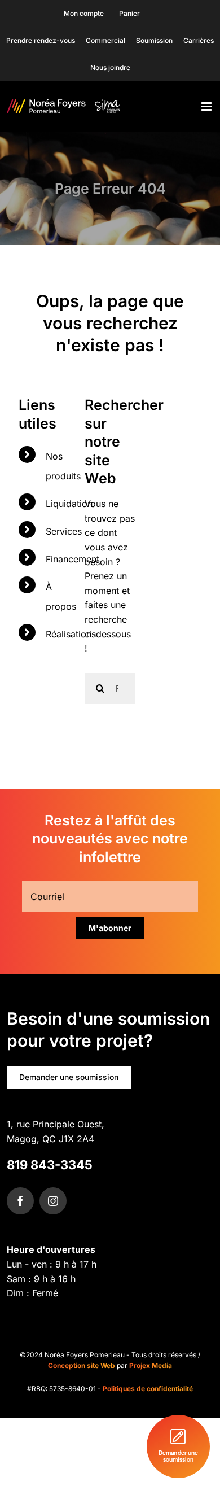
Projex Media (150, 1365)
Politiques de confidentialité (148, 1388)
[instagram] (53, 1200)
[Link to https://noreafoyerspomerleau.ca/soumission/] (178, 1446)
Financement (72, 559)
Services (64, 531)
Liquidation (69, 503)
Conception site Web (81, 1365)
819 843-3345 (50, 1164)
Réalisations (71, 634)
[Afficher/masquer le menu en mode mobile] (207, 106)
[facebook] (20, 1200)
